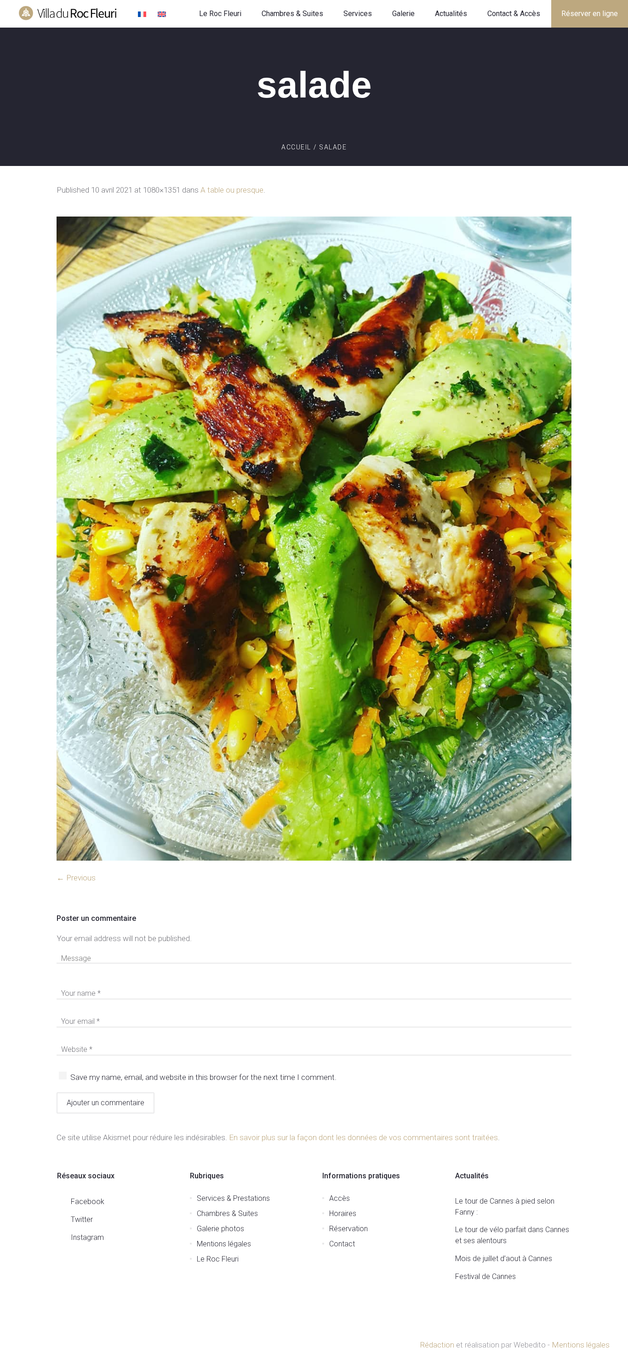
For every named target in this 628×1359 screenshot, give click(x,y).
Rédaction (437, 1344)
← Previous (76, 877)
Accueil (296, 147)
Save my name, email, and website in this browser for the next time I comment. (203, 1077)
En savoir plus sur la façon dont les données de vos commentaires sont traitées (363, 1137)
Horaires (342, 1213)
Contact (342, 1243)
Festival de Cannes (485, 1276)
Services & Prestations (233, 1198)
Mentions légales (224, 1243)
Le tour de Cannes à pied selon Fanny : (504, 1206)
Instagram (87, 1237)
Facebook (87, 1201)
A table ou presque (231, 189)
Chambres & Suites (227, 1213)
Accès (339, 1198)
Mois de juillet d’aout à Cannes (503, 1258)
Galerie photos (220, 1228)
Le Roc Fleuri (218, 1259)
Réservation (348, 1228)
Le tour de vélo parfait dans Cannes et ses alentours (512, 1235)
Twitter (82, 1219)
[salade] (314, 539)
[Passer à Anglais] (163, 15)
